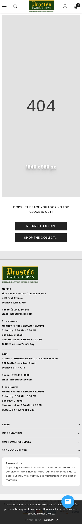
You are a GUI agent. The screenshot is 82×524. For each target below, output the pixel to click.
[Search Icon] (15, 6)
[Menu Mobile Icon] (4, 6)
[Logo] (41, 6)
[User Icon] (65, 6)
